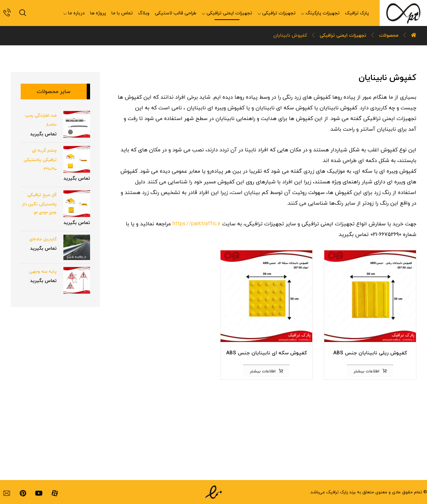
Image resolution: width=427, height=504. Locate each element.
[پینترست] (22, 493)
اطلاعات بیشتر (366, 371)
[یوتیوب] (38, 493)
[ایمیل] (6, 493)
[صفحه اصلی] (413, 35)
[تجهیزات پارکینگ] (403, 13)
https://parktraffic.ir (196, 224)
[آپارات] (54, 493)
